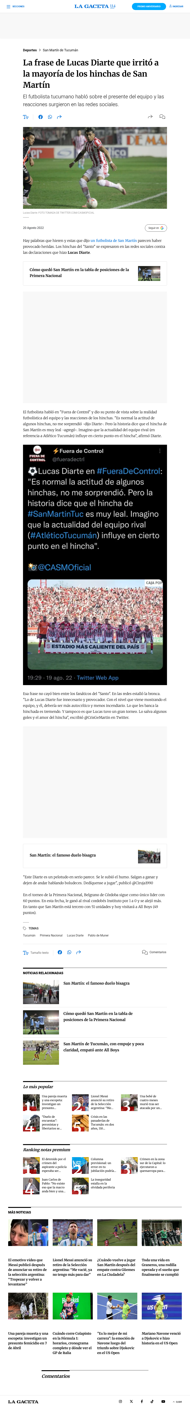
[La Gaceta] (95, 6)
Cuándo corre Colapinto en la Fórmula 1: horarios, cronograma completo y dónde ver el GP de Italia (72, 1343)
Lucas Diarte (75, 935)
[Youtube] (163, 1401)
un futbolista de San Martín (114, 240)
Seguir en (153, 227)
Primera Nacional (51, 935)
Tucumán (29, 935)
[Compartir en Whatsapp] (50, 117)
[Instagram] (120, 1401)
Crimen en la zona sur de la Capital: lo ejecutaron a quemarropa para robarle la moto (153, 1166)
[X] (131, 1401)
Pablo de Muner (98, 935)
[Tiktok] (152, 1401)
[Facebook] (142, 1401)
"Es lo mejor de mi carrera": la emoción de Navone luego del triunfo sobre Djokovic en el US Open (116, 1343)
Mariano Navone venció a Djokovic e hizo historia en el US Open (161, 1338)
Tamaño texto (39, 952)
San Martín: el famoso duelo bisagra (96, 983)
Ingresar (178, 6)
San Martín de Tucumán (60, 50)
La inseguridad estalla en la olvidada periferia (103, 1183)
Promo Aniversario (148, 6)
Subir (179, 1402)
